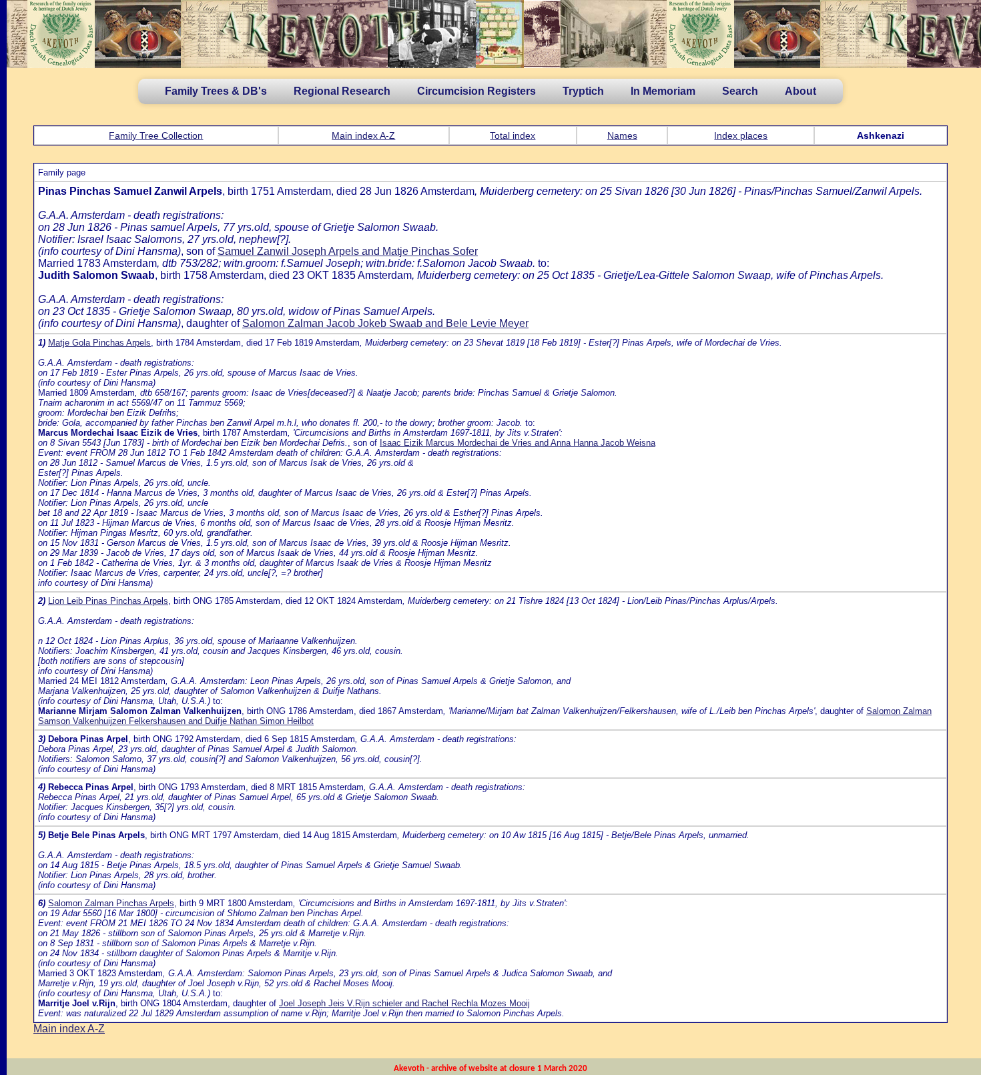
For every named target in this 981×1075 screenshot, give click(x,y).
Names (622, 135)
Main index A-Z (363, 135)
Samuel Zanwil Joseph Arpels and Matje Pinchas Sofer (348, 251)
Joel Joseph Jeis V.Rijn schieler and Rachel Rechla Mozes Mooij (404, 1003)
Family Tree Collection (156, 135)
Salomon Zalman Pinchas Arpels (111, 903)
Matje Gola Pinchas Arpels (99, 343)
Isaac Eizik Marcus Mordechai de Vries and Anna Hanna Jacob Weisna (517, 443)
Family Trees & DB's (216, 91)
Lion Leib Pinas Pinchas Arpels (108, 601)
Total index (512, 135)
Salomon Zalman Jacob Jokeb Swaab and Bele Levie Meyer (385, 323)
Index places (740, 135)
